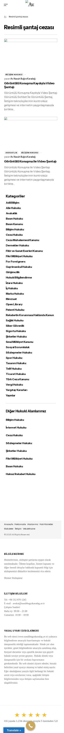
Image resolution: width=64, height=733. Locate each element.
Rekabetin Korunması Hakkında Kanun (30, 315)
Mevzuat (11, 299)
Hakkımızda (20, 524)
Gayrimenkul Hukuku (19, 266)
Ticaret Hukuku (16, 374)
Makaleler (8, 528)
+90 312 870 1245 (17, 599)
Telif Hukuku (14, 368)
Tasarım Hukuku (16, 363)
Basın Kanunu (14, 224)
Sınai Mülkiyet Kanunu (19, 341)
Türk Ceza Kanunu (17, 379)
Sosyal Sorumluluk (18, 347)
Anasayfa (8, 524)
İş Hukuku (12, 288)
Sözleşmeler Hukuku (19, 352)
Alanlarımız (32, 524)
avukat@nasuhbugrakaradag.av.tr (29, 603)
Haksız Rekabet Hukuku (20, 474)
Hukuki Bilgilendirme (19, 277)
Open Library (14, 304)
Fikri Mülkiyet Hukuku (19, 256)
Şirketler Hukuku (16, 336)
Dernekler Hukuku (17, 245)
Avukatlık (11, 153)
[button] (6, 4)
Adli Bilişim (12, 202)
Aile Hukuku (13, 208)
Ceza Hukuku (14, 234)
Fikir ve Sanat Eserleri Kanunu (24, 251)
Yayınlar (10, 395)
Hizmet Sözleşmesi (13, 578)
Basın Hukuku (14, 218)
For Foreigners (15, 261)
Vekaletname (29, 528)
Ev (5, 16)
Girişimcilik (12, 272)
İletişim (18, 528)
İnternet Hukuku (16, 427)
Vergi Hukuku (14, 384)
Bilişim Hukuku (14, 74)
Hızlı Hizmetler (46, 524)
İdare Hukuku (14, 283)
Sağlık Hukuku (15, 320)
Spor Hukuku (14, 357)
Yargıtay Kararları (16, 390)
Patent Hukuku (15, 309)
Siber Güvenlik (15, 325)
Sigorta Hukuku (16, 331)
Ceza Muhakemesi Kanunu (22, 240)
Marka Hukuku (15, 293)
